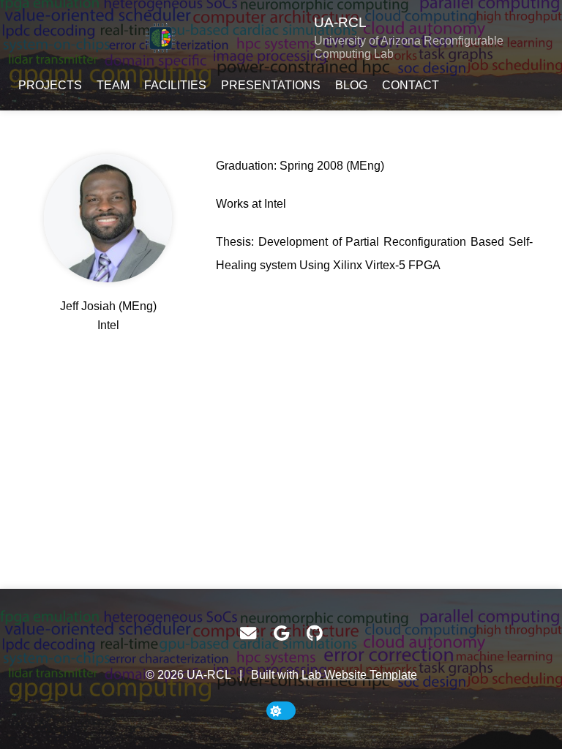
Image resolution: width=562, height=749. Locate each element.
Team (113, 85)
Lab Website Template (359, 675)
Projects (50, 85)
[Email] (248, 633)
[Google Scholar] (281, 633)
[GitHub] (314, 633)
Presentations (271, 85)
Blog (351, 85)
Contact (410, 85)
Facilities (175, 85)
